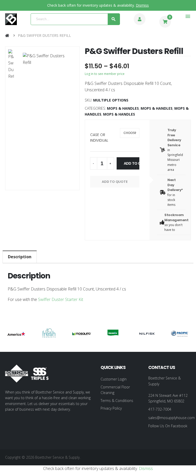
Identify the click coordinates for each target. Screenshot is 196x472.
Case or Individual (99, 137)
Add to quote (115, 181)
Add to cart (131, 163)
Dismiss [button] (142, 5)
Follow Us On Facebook (167, 425)
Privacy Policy (111, 408)
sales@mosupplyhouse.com (171, 417)
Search (114, 19)
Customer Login (114, 379)
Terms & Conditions (117, 400)
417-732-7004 (159, 409)
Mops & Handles (123, 108)
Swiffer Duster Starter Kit (60, 299)
